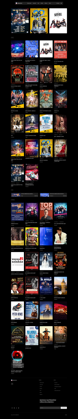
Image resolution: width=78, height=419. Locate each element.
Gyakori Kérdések (56, 384)
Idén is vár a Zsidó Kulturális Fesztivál (57, 193)
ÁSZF (55, 388)
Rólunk (50, 3)
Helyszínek (34, 3)
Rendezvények (42, 382)
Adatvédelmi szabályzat (57, 386)
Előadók (42, 3)
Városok (41, 386)
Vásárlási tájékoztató (57, 390)
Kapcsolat (55, 382)
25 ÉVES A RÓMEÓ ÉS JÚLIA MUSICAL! (27, 193)
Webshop (46, 3)
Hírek (38, 3)
